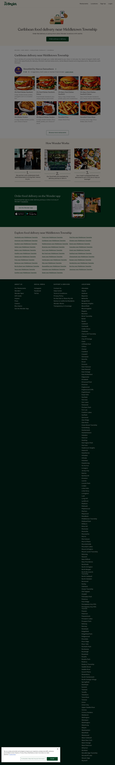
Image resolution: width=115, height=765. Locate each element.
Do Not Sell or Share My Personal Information (33, 758)
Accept (52, 758)
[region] (30, 754)
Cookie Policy (12, 754)
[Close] (57, 749)
